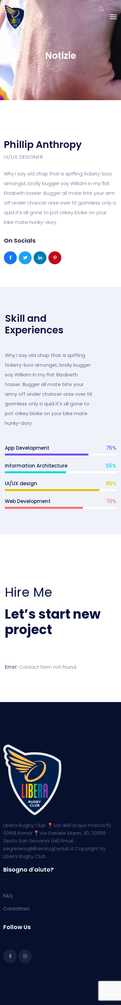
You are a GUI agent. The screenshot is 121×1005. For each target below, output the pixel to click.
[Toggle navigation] (113, 17)
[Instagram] (25, 956)
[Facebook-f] (10, 956)
